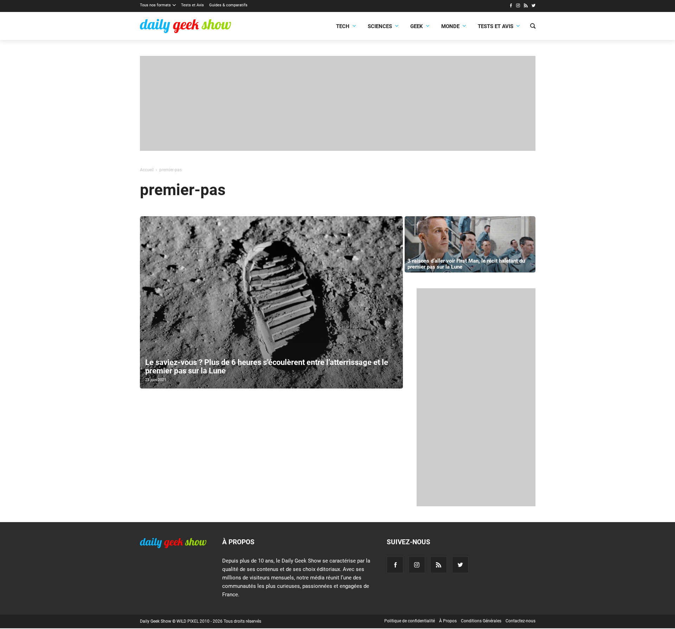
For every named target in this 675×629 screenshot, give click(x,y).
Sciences (380, 26)
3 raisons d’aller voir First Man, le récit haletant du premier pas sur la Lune (466, 264)
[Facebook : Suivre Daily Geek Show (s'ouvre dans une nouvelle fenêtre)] (510, 6)
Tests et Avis (192, 5)
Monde (450, 26)
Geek (416, 26)
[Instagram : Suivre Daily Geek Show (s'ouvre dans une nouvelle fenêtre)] (518, 6)
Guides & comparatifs (228, 5)
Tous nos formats (155, 5)
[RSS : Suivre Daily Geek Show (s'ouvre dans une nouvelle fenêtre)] (526, 6)
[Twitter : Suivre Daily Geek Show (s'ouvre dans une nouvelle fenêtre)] (533, 6)
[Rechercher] (532, 27)
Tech (342, 26)
